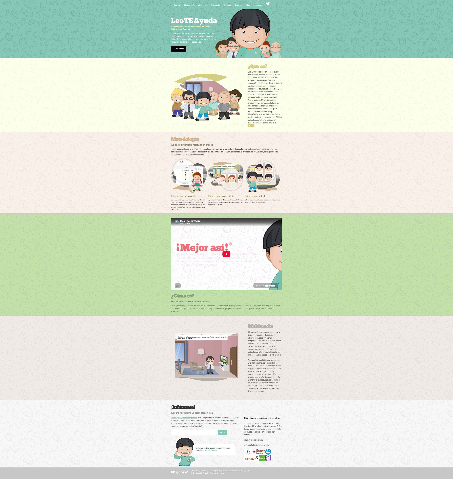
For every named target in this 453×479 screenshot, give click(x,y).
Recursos (238, 5)
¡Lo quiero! (179, 48)
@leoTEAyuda (211, 450)
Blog (248, 5)
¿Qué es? (177, 5)
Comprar (227, 5)
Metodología (189, 5)
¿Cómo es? (203, 5)
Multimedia (215, 5)
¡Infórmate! (257, 5)
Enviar (222, 432)
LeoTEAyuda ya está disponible (184, 417)
